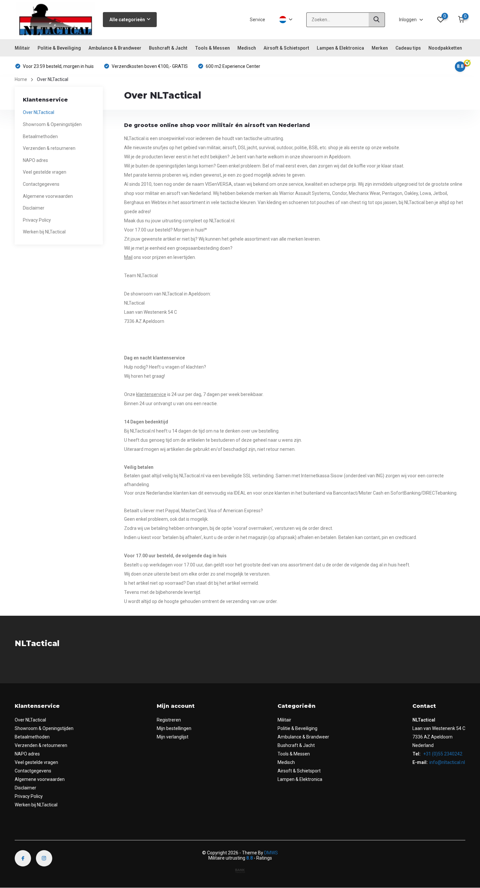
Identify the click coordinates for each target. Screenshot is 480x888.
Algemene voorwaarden (48, 196)
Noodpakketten (445, 48)
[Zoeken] (377, 19)
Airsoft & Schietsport (286, 48)
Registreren (169, 719)
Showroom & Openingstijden (52, 124)
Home (21, 79)
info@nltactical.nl (447, 762)
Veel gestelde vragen (44, 172)
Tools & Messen (212, 48)
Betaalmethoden (40, 136)
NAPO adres (35, 160)
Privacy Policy (37, 220)
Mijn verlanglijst (172, 736)
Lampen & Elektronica (340, 48)
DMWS (271, 852)
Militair (22, 48)
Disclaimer (33, 208)
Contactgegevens (41, 184)
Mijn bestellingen (174, 728)
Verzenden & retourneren (49, 148)
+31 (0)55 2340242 (442, 753)
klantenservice (151, 394)
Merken (380, 48)
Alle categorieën (127, 19)
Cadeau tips (408, 48)
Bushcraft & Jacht (168, 48)
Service (257, 19)
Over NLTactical (38, 112)
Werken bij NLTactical (44, 231)
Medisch (246, 48)
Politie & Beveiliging (59, 48)
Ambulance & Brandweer (114, 48)
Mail (128, 257)
